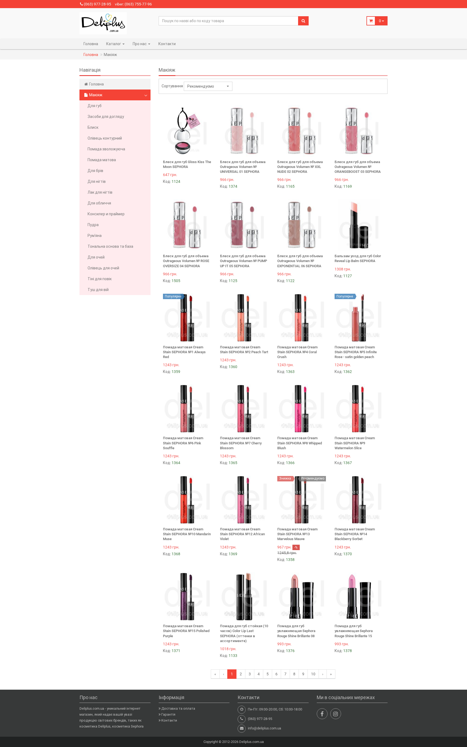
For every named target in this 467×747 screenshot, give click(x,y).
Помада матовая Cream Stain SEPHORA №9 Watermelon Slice (355, 443)
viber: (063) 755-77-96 (133, 4)
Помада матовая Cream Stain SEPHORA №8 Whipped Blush (299, 443)
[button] (208, 86)
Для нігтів (97, 181)
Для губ (95, 106)
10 (313, 674)
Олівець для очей (103, 268)
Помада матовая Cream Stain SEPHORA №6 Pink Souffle (183, 443)
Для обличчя (99, 203)
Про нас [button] (140, 44)
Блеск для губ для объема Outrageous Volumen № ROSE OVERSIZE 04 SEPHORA (186, 261)
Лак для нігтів (100, 192)
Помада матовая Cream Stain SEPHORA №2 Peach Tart (244, 349)
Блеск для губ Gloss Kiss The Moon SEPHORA (187, 164)
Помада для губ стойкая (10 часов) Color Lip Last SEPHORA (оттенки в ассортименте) (244, 633)
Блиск (93, 127)
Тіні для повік (100, 279)
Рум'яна (95, 235)
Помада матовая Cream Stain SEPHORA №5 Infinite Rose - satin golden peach (356, 352)
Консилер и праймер (106, 214)
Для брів (95, 170)
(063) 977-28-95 (97, 4)
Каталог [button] (114, 44)
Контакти (167, 44)
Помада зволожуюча (106, 149)
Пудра (93, 225)
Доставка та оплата (178, 708)
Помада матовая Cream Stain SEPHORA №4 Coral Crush (297, 352)
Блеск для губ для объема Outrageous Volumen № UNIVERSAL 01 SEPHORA (242, 167)
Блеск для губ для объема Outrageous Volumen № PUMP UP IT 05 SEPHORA (243, 261)
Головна (91, 44)
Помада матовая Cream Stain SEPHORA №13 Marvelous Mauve (297, 534)
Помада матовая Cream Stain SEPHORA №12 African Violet (242, 534)
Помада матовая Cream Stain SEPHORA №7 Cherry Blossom (241, 443)
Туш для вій (98, 289)
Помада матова (102, 160)
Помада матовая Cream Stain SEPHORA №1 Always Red (184, 352)
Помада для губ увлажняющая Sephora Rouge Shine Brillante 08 (296, 631)
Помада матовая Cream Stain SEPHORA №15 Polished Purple (186, 631)
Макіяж (95, 95)
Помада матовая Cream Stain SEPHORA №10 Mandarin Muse (187, 534)
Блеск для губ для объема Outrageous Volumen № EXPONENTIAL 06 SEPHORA (300, 261)
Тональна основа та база (110, 246)
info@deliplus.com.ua (264, 728)
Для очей (96, 257)
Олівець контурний (105, 138)
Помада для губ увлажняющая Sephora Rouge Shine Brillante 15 (354, 631)
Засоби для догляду (106, 116)
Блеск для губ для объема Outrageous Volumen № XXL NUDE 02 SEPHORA (300, 167)
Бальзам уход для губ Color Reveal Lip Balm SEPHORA (358, 258)
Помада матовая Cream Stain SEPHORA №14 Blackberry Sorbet (355, 534)
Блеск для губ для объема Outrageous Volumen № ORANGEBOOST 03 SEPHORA (358, 167)
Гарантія (168, 714)
